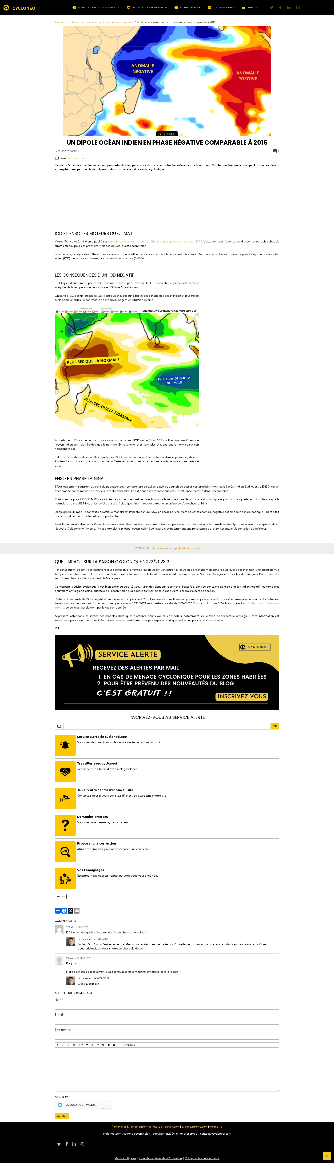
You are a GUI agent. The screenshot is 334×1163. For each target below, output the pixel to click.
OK (275, 726)
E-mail (59, 1014)
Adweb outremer (139, 1126)
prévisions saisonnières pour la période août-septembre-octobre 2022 (155, 241)
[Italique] (63, 1045)
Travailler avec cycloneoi (97, 763)
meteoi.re (215, 1126)
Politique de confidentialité (202, 1158)
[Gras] (58, 1045)
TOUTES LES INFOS (224, 7)
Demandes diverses (92, 817)
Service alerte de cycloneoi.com (102, 737)
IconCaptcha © (106, 1108)
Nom (58, 999)
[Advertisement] (159, 201)
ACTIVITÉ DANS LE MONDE (147, 7)
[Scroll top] (327, 1156)
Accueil (59, 22)
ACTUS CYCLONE (190, 7)
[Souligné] (68, 1045)
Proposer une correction (96, 843)
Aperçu (130, 1044)
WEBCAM (253, 7)
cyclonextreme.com (194, 1126)
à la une (60, 896)
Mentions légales (125, 1158)
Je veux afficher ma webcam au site (105, 790)
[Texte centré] (92, 1045)
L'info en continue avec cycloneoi (89, 22)
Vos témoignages (90, 870)
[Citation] (87, 1045)
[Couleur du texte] (80, 1045)
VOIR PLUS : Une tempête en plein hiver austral (167, 548)
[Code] (119, 1045)
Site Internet (63, 1029)
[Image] (108, 1045)
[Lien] (98, 1045)
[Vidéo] (114, 1045)
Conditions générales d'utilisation (160, 1158)
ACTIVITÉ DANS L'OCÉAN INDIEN (96, 7)
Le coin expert (123, 22)
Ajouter (62, 1116)
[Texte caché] (103, 1045)
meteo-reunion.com (166, 1126)
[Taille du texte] (74, 1045)
